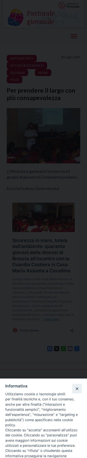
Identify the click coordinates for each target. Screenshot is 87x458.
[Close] (77, 388)
